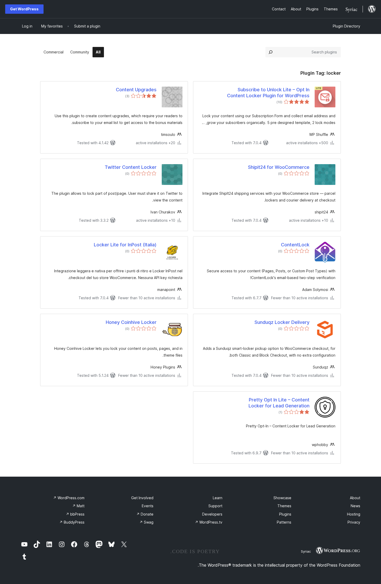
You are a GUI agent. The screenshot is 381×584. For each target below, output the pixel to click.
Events (147, 506)
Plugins (285, 514)
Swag (146, 522)
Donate (144, 514)
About (355, 498)
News (355, 506)
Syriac (306, 551)
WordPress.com (68, 498)
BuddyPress (71, 522)
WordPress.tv (208, 522)
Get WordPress (24, 9)
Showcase (282, 498)
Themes (284, 506)
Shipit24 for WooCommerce (278, 167)
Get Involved (142, 498)
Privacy (354, 522)
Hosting (353, 514)
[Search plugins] (270, 52)
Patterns (284, 522)
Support (215, 506)
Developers (212, 514)
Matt (78, 506)
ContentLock (295, 244)
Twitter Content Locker (131, 167)
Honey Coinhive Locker (131, 322)
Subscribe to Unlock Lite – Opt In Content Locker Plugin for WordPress (268, 92)
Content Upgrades (136, 89)
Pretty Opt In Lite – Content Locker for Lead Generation (279, 402)
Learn (217, 498)
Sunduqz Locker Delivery (282, 322)
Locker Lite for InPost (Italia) (125, 244)
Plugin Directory (346, 26)
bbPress (75, 514)
